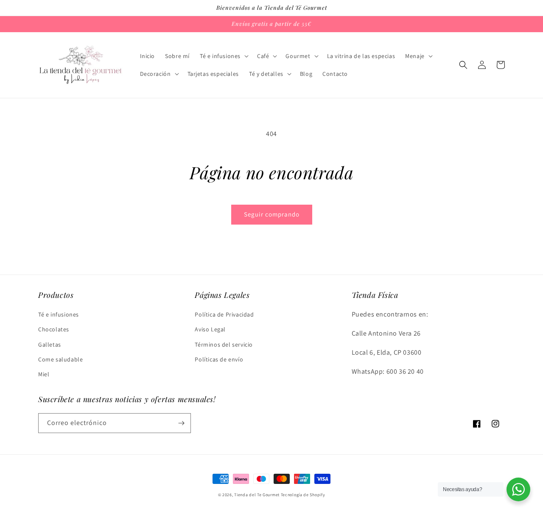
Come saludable (60, 359)
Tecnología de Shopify (303, 494)
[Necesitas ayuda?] (518, 489)
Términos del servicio (224, 344)
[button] (223, 56)
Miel (43, 374)
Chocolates (53, 329)
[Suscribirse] (181, 423)
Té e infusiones (58, 314)
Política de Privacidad (224, 314)
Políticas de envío (219, 359)
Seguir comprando (271, 214)
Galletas (49, 344)
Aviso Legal (210, 329)
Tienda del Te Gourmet (257, 494)
